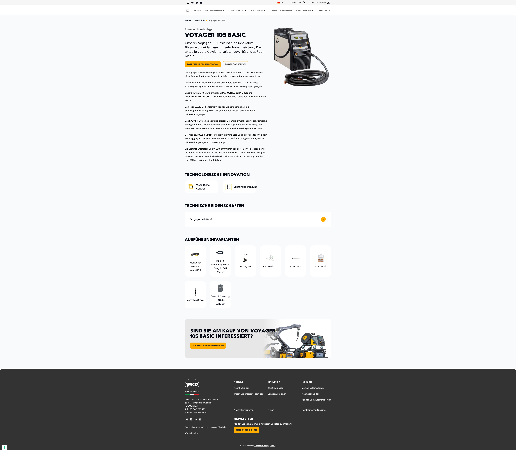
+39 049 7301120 (197, 409)
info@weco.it (191, 406)
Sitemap (273, 446)
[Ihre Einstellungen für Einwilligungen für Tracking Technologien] (4, 447)
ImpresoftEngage (262, 446)
